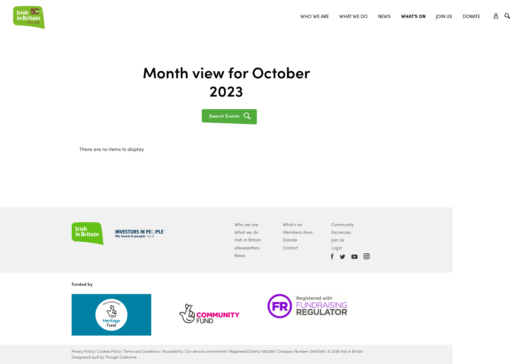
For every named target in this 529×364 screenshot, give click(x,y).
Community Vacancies (342, 228)
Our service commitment (206, 351)
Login (336, 248)
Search (508, 16)
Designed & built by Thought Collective (104, 357)
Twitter (342, 257)
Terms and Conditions (142, 351)
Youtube (354, 257)
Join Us (444, 16)
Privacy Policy (83, 351)
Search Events (224, 115)
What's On (413, 16)
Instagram (367, 256)
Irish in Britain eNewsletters (247, 243)
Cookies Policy (109, 351)
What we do (353, 16)
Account (496, 16)
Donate (471, 16)
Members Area (298, 232)
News (384, 16)
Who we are (314, 16)
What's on (292, 224)
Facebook (332, 256)
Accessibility (172, 351)
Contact (290, 248)
